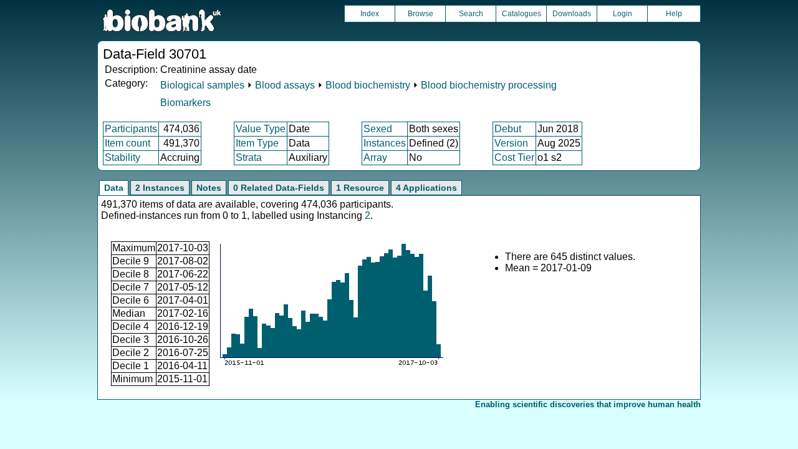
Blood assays (285, 85)
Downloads (571, 13)
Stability (122, 157)
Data (113, 188)
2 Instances (160, 188)
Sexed (377, 128)
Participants (131, 128)
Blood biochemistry (367, 85)
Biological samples (202, 85)
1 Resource (360, 188)
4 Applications (426, 188)
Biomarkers (185, 102)
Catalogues (521, 13)
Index (369, 13)
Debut (507, 128)
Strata (249, 157)
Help (674, 13)
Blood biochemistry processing (489, 85)
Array (375, 157)
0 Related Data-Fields (278, 188)
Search (471, 13)
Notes (208, 188)
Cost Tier (514, 157)
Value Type (261, 128)
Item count (127, 143)
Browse (420, 13)
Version (511, 143)
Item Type (257, 143)
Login (622, 13)
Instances (384, 143)
